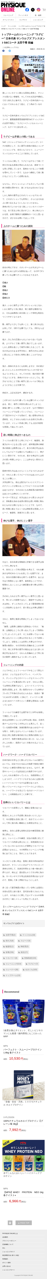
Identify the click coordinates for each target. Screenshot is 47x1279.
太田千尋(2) (10, 935)
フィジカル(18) (28, 935)
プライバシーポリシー (9, 1240)
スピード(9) (25, 941)
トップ (3, 26)
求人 (3, 1248)
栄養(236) (10, 952)
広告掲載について (7, 1244)
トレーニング (8, 15)
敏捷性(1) (10, 946)
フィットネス (23, 15)
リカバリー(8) (11, 958)
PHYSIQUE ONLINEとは (10, 1233)
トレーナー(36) (12, 969)
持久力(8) (10, 941)
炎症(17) (24, 952)
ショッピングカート (8, 1270)
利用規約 (5, 1259)
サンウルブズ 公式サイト (14, 923)
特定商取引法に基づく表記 (10, 1255)
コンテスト (23, 20)
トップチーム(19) (13, 975)
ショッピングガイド (8, 1251)
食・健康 (38, 15)
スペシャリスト (8, 20)
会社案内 (5, 1237)
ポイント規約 (6, 1262)
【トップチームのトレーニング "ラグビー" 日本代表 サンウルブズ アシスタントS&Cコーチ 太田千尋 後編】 (23, 910)
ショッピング (38, 20)
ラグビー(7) (33, 964)
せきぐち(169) (31, 969)
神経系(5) (24, 946)
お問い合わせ (6, 1266)
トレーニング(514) (13, 964)
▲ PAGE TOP (23, 1223)
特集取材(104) (30, 958)
